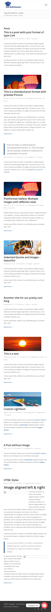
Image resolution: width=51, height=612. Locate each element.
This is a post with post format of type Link (24, 34)
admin (36, 38)
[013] (22, 344)
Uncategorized (30, 157)
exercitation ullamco (39, 420)
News (28, 38)
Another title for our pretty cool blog (23, 299)
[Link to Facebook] (35, 609)
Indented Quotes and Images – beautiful (22, 259)
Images (41, 205)
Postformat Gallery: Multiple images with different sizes (21, 200)
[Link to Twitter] (38, 609)
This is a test (11, 353)
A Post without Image (17, 445)
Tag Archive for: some (13, 13)
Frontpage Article (32, 98)
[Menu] (46, 5)
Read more (8, 134)
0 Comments (19, 38)
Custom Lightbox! (14, 409)
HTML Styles (11, 480)
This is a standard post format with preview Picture (25, 93)
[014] (22, 247)
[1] (22, 399)
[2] (22, 82)
